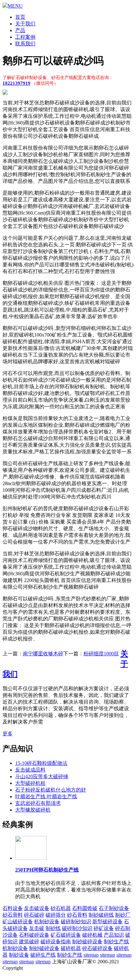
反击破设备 (36, 908)
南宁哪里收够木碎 (43, 653)
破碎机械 (92, 935)
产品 (20, 30)
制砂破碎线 (101, 915)
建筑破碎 (29, 941)
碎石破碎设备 (97, 948)
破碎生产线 (43, 955)
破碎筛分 (56, 915)
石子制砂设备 (114, 908)
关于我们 (25, 23)
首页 (20, 17)
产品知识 (114, 935)
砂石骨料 (13, 915)
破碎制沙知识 (77, 928)
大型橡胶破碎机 (33, 809)
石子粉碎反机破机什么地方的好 (50, 789)
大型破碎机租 (30, 783)
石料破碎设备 (34, 935)
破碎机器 (71, 948)
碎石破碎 (34, 915)
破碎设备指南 (55, 941)
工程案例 (25, 37)
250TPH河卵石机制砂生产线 (47, 869)
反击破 (36, 928)
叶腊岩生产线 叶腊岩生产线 (46, 796)
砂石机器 (61, 908)
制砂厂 (122, 915)
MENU (15, 6)
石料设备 (13, 908)
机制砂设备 (46, 921)
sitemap (91, 955)
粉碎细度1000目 (101, 653)
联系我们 (25, 43)
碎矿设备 (104, 928)
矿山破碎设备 (18, 921)
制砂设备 (19, 955)
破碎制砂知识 (76, 921)
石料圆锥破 (84, 908)
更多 (8, 733)
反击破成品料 (30, 769)
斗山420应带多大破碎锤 (41, 776)
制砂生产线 (116, 941)
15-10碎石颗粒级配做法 (41, 763)
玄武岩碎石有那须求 (38, 803)
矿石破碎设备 (66, 935)
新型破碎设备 (107, 921)
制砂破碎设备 (87, 941)
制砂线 (53, 928)
